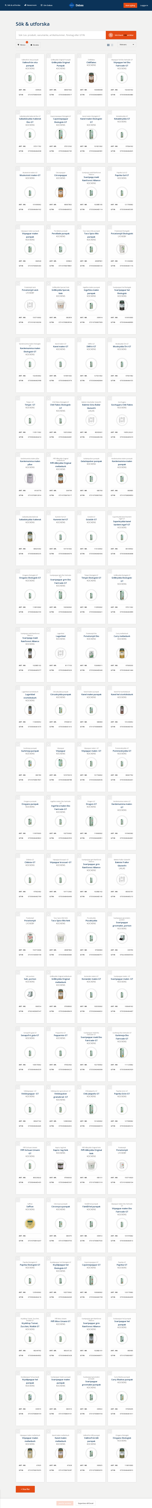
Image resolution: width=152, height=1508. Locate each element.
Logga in (144, 5)
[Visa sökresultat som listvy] (112, 45)
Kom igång (130, 5)
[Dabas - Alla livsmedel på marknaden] (76, 5)
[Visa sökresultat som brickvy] (108, 45)
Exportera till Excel (85, 1503)
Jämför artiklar (65, 1503)
